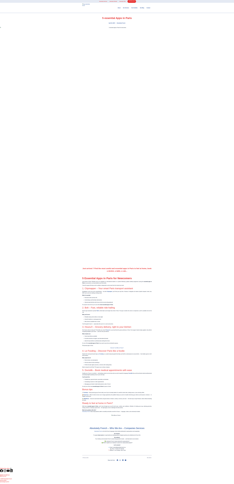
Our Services (126, 7)
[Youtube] (8, 470)
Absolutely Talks (122, 1)
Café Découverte (132, 0)
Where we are (3, 476)
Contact (148, 7)
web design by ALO (4, 481)
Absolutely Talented (113, 1)
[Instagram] (4, 470)
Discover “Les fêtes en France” (117, 347)
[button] (117, 460)
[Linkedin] (11, 470)
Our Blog (142, 7)
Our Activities (134, 7)
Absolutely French (86, 411)
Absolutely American (103, 1)
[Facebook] (1, 470)
